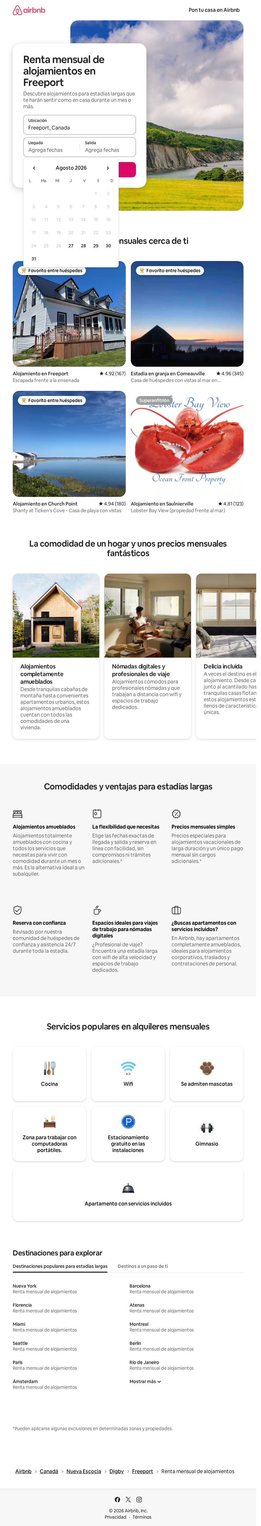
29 (95, 246)
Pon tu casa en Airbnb (214, 10)
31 (34, 259)
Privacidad (115, 1517)
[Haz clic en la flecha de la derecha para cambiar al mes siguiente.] (107, 168)
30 (108, 246)
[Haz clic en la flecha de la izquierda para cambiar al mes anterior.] (34, 168)
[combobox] (79, 127)
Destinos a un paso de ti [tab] (143, 1266)
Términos (142, 1517)
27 (71, 246)
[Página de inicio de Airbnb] (29, 10)
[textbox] (51, 150)
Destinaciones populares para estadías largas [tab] (60, 1266)
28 (83, 246)
